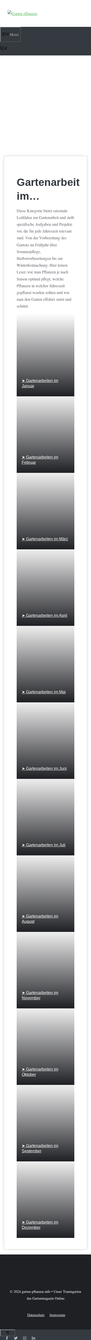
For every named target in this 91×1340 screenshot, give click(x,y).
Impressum (57, 1314)
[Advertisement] (45, 105)
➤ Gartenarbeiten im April (44, 615)
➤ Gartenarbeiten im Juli (43, 845)
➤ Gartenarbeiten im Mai (44, 692)
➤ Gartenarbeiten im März (45, 539)
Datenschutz (35, 1314)
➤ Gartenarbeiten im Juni (44, 768)
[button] (4, 48)
